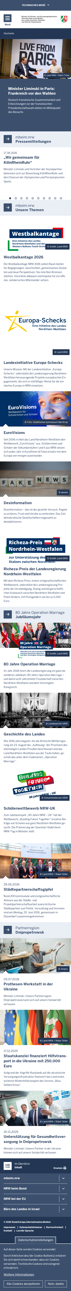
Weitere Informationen (19, 1275)
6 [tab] (38, 198)
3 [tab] (21, 198)
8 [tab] (50, 198)
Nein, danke (56, 1284)
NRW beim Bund (15, 1188)
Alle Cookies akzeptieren (23, 1284)
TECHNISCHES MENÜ (41, 5)
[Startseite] (44, 19)
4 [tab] (27, 198)
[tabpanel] (35, 167)
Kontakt (8, 1230)
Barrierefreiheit (54, 1227)
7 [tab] (44, 198)
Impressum (9, 1227)
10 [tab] (61, 198)
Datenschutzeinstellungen (35, 1240)
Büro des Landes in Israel (22, 1209)
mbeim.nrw (12, 1178)
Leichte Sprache (25, 1230)
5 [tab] (33, 198)
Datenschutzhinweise (30, 1227)
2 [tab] (16, 198)
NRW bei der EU (15, 1199)
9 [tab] (55, 198)
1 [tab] (10, 198)
